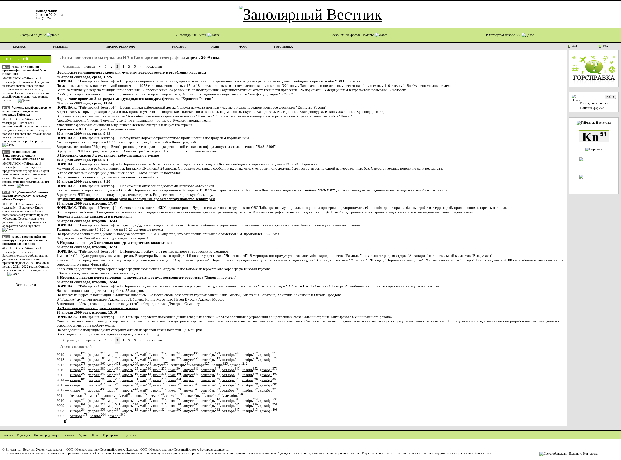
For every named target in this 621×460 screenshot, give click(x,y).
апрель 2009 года (202, 57)
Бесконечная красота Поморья (353, 35)
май (143, 354)
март (111, 354)
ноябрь (247, 354)
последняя (154, 66)
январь (75, 354)
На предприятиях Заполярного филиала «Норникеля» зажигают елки (23, 155)
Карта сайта (131, 435)
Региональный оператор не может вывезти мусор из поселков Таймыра (26, 111)
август (188, 354)
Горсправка (111, 435)
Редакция (23, 435)
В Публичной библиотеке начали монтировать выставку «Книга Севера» (25, 196)
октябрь (228, 354)
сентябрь (208, 354)
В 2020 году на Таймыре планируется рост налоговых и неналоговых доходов (24, 240)
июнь (157, 354)
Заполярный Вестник (20, 449)
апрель (127, 354)
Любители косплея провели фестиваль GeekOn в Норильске (24, 70)
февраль (94, 354)
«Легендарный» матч (191, 35)
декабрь (266, 354)
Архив (83, 435)
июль (172, 354)
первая (89, 66)
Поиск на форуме (592, 108)
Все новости (26, 285)
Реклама (69, 435)
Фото (95, 435)
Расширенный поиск (594, 103)
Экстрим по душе (33, 35)
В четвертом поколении (504, 35)
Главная (7, 435)
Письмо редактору (46, 435)
